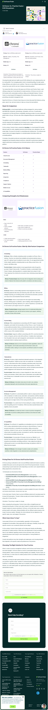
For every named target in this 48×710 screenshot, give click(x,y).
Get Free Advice (24, 639)
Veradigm (27, 127)
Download (25, 597)
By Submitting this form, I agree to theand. (25, 594)
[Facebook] (37, 688)
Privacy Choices (30, 686)
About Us (29, 679)
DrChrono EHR (6, 109)
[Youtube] (44, 688)
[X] (41, 688)
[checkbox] (13, 594)
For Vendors (29, 684)
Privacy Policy (33, 594)
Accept (12, 706)
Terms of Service (27, 594)
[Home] (8, 1)
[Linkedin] (13, 33)
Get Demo (13, 69)
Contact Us (29, 682)
